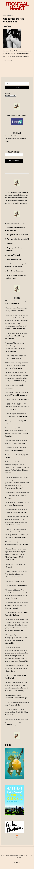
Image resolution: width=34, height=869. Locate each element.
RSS (17, 837)
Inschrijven (14, 161)
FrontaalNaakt (17, 6)
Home (17, 862)
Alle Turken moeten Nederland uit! (13, 20)
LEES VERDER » (8, 60)
